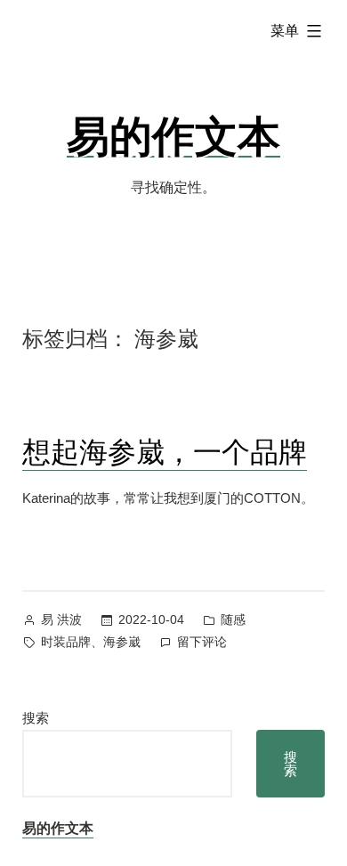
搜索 (35, 717)
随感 (233, 619)
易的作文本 (173, 134)
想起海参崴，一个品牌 (164, 451)
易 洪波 (61, 619)
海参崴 (122, 642)
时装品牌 (66, 642)
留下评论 (202, 644)
